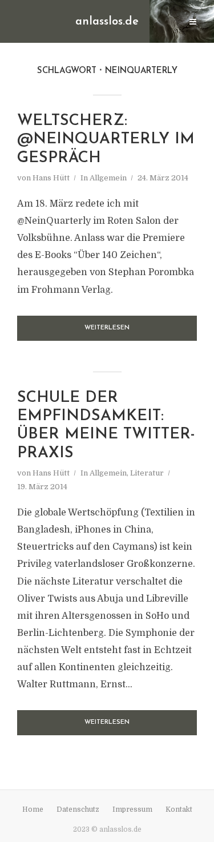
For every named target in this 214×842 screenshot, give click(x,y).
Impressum (132, 809)
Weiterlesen (107, 328)
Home (32, 809)
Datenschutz (77, 809)
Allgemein (108, 178)
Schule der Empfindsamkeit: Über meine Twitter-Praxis (106, 425)
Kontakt (178, 809)
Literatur (147, 473)
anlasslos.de (107, 21)
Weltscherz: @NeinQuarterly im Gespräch (106, 140)
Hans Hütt (51, 178)
